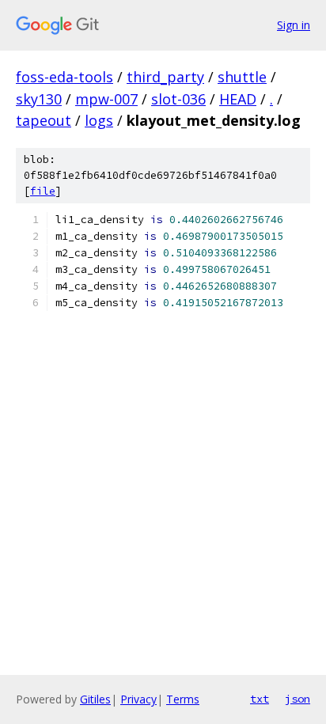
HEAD (237, 98)
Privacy (138, 699)
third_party (165, 76)
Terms (182, 699)
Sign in (293, 24)
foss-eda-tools (64, 76)
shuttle (242, 76)
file (42, 191)
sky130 (39, 98)
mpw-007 (106, 98)
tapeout (43, 120)
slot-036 (178, 98)
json (297, 699)
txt (259, 699)
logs (99, 120)
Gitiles (95, 699)
